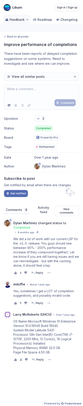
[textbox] (41, 93)
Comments (16, 210)
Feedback (17, 19)
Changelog (68, 19)
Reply (39, 272)
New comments (66, 210)
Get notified (18, 193)
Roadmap (44, 19)
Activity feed (43, 210)
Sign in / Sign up (67, 7)
